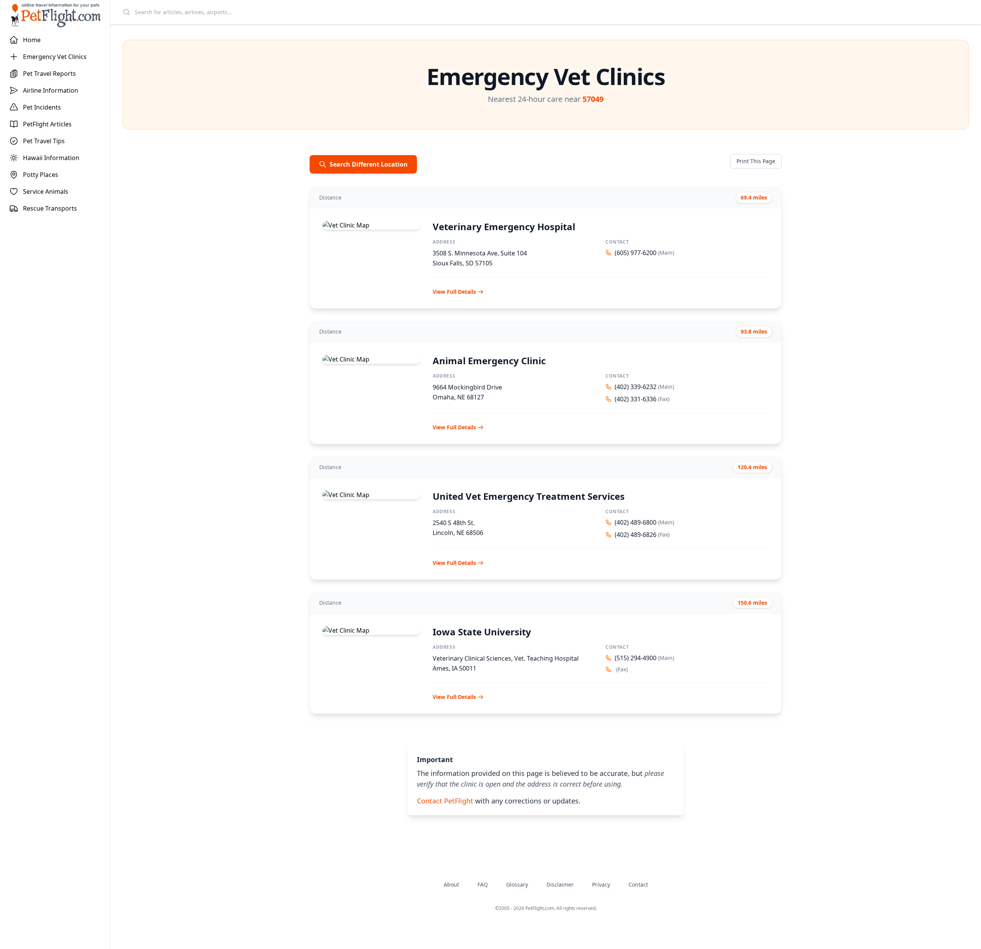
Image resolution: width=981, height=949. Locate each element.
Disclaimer (560, 884)
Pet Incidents (42, 107)
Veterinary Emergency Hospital (504, 226)
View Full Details (454, 291)
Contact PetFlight (445, 800)
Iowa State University (482, 631)
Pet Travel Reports (49, 73)
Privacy (601, 884)
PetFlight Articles (47, 124)
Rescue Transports (50, 208)
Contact (638, 884)
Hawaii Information (51, 158)
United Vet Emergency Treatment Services (529, 496)
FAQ (482, 884)
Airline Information (50, 90)
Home (32, 40)
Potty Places (40, 174)
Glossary (517, 884)
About (451, 884)
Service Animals (45, 191)
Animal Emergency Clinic (489, 360)
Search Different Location (369, 164)
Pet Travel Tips (44, 141)
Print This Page (756, 161)
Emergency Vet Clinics (55, 56)
